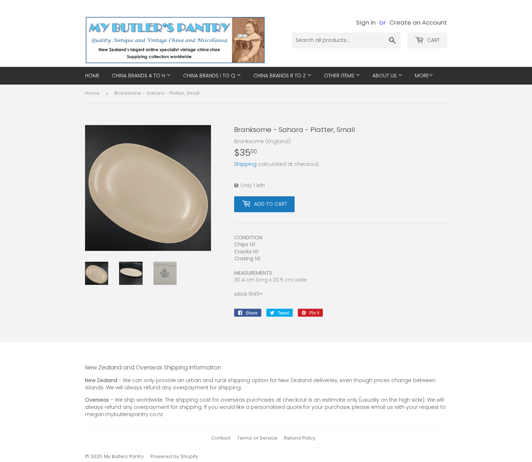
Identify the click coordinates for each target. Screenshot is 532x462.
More (422, 75)
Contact (220, 438)
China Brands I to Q (210, 75)
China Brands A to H (139, 75)
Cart (433, 40)
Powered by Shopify (174, 456)
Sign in (366, 22)
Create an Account (418, 22)
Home (92, 93)
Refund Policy (300, 438)
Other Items (340, 75)
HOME (92, 75)
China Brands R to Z (280, 75)
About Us (385, 75)
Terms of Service (257, 438)
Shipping (245, 164)
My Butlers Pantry (124, 456)
